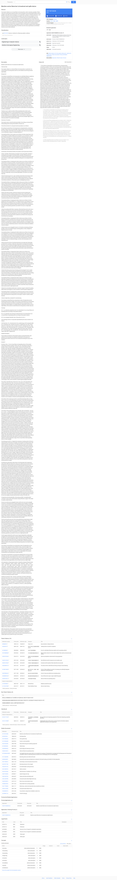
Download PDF (51, 15)
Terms (63, 878)
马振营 (56, 21)
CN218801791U (5, 793)
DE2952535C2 (5, 736)
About (43, 878)
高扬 (54, 21)
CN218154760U (5, 771)
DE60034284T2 (5, 759)
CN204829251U (5, 790)
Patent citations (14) (52, 53)
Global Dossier (60, 57)
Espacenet (54, 57)
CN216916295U (5, 743)
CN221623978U (5, 778)
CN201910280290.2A (6, 805)
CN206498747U (5, 665)
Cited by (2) (69, 53)
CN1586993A (5, 650)
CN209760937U (5, 781)
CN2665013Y (4, 646)
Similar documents (55, 54)
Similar (66, 15)
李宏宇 (51, 21)
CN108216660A (5, 669)
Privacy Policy (69, 878)
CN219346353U (5, 738)
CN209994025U (5, 748)
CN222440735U (5, 776)
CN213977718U (5, 764)
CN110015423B (5, 733)
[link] (16, 33)
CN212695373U (5, 769)
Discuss (64, 57)
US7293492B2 (5, 683)
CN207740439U (5, 773)
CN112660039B (5, 756)
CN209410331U (5, 678)
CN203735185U (5, 656)
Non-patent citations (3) (61, 53)
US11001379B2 (5, 686)
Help (74, 878)
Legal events (49, 54)
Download (63, 843)
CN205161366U (5, 662)
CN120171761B (5, 717)
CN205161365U (5, 660)
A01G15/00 (6, 33)
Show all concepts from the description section (11, 870)
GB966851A (4, 644)
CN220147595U (5, 788)
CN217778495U (5, 786)
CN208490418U (5, 675)
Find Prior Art (59, 15)
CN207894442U (5, 673)
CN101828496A (5, 652)
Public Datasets (57, 878)
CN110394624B (5, 741)
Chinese (55, 19)
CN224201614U (5, 766)
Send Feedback (49, 878)
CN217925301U (5, 761)
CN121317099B (5, 720)
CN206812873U (5, 783)
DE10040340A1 (5, 746)
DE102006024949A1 (6, 753)
